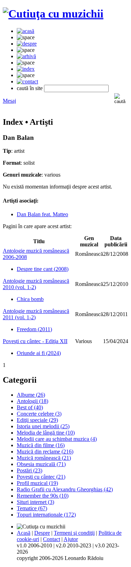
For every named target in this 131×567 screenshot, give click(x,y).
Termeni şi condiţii (74, 533)
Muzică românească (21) (44, 458)
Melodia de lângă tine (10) (46, 433)
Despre (42, 533)
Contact (51, 539)
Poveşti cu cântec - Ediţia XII (35, 341)
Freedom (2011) (34, 329)
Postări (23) (29, 470)
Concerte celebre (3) (39, 414)
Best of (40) (30, 407)
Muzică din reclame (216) (45, 452)
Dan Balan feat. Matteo (42, 214)
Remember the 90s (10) (42, 496)
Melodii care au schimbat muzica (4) (57, 439)
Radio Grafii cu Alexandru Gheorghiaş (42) (65, 489)
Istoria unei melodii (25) (43, 426)
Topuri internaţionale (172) (46, 515)
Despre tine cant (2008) (42, 269)
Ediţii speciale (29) (37, 420)
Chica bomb (30, 299)
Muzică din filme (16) (41, 445)
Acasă (23, 533)
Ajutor (71, 539)
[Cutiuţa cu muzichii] (53, 13)
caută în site (30, 88)
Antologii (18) (32, 401)
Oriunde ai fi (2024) (39, 353)
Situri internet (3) (35, 502)
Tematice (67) (32, 508)
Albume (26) (31, 395)
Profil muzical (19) (37, 483)
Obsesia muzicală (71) (41, 464)
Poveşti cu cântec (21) (41, 477)
